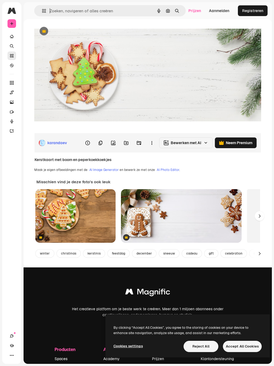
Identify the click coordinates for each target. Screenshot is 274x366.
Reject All (201, 346)
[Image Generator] (11, 102)
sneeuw (169, 253)
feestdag (118, 253)
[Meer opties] (151, 142)
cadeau (191, 253)
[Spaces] (11, 92)
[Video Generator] (11, 111)
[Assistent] (11, 131)
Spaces (61, 358)
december (144, 253)
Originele (69, 31)
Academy (111, 358)
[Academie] (11, 345)
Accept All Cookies (242, 346)
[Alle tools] (11, 83)
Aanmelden (219, 10)
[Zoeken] (11, 46)
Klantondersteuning (217, 358)
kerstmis (94, 253)
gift (211, 253)
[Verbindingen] (11, 336)
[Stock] (11, 55)
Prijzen (194, 10)
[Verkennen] (11, 65)
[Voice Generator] (11, 121)
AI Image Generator (104, 170)
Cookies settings (128, 346)
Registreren (252, 10)
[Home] (11, 36)
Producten (65, 349)
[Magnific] (147, 293)
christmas (68, 253)
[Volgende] (259, 216)
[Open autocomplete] (42, 11)
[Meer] (11, 355)
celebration (233, 253)
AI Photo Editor (168, 170)
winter (45, 253)
